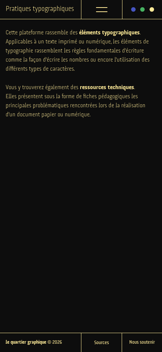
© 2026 (34, 342)
